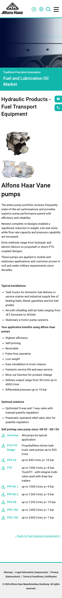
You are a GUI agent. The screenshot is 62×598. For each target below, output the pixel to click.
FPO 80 (11, 502)
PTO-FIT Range (12, 447)
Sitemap (8, 572)
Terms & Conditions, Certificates (40, 576)
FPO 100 (12, 509)
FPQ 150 (12, 517)
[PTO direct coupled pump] (17, 143)
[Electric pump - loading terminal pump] (17, 169)
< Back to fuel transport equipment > (38, 536)
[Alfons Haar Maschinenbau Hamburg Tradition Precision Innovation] (12, 8)
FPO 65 (11, 460)
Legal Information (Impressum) (31, 572)
